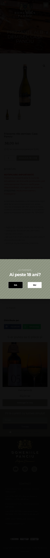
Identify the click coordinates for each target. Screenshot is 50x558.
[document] (25, 279)
